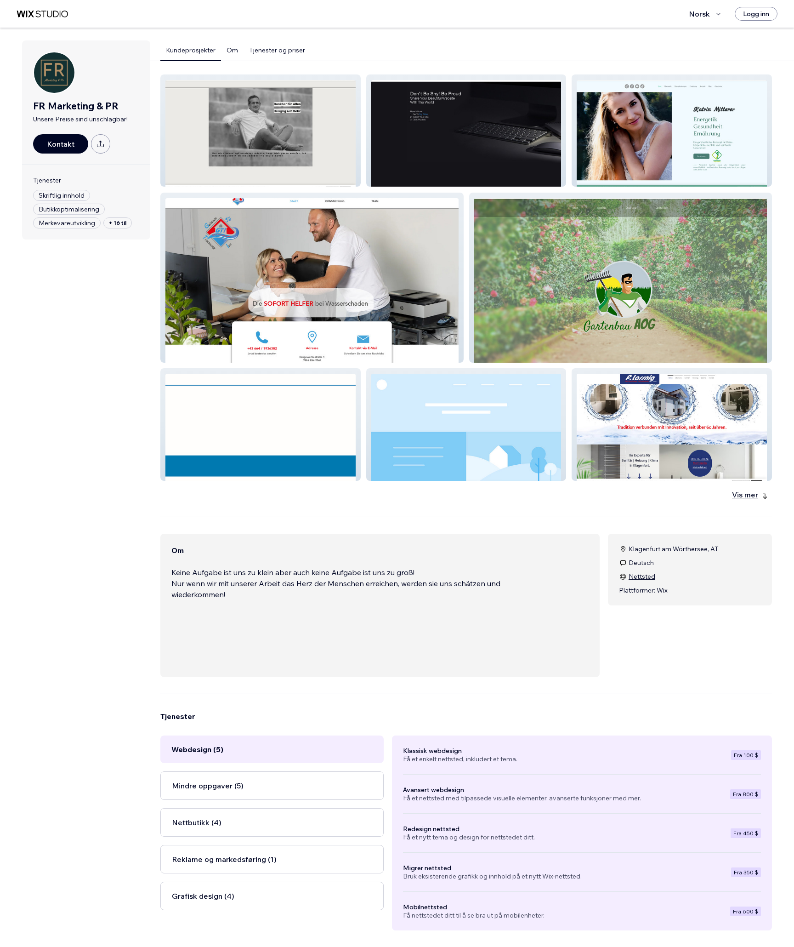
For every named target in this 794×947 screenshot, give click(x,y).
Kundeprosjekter (191, 50)
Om (232, 50)
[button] (260, 130)
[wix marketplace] (42, 14)
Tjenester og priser (277, 50)
